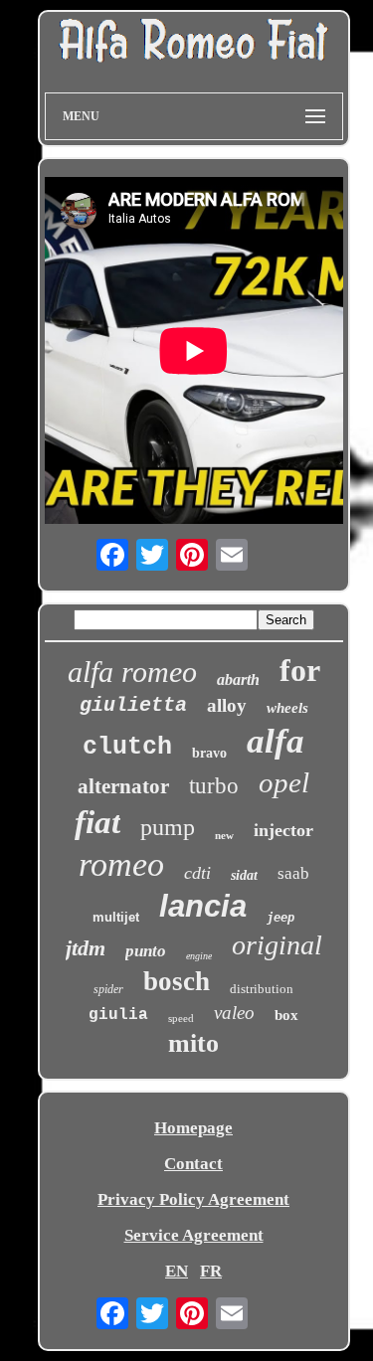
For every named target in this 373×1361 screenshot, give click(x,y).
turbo (214, 785)
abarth (238, 679)
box (286, 1015)
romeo (121, 864)
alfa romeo (132, 671)
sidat (244, 875)
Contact (193, 1163)
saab (293, 873)
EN (176, 1271)
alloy (227, 705)
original (277, 945)
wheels (287, 708)
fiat (97, 822)
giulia (118, 1015)
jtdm (85, 948)
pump (167, 827)
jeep (280, 918)
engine (199, 955)
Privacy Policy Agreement (193, 1199)
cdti (197, 873)
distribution (261, 988)
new (224, 835)
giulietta (133, 705)
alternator (123, 786)
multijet (116, 917)
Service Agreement (194, 1235)
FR (211, 1271)
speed (181, 1018)
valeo (234, 1012)
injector (283, 830)
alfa (275, 741)
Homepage (193, 1127)
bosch (176, 981)
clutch (127, 747)
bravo (209, 753)
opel (284, 782)
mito (193, 1043)
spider (108, 989)
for (300, 670)
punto (145, 950)
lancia (203, 906)
